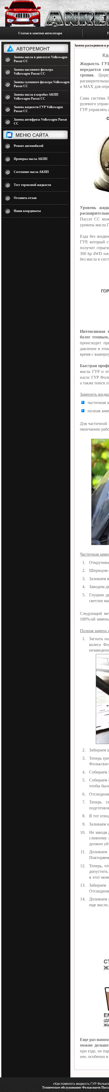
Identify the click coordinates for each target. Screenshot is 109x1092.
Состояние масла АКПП (31, 172)
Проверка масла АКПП (30, 159)
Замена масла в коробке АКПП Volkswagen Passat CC (36, 96)
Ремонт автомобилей (28, 146)
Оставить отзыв (25, 198)
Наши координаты (27, 211)
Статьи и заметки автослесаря (40, 33)
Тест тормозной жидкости (32, 185)
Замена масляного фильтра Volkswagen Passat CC (33, 71)
